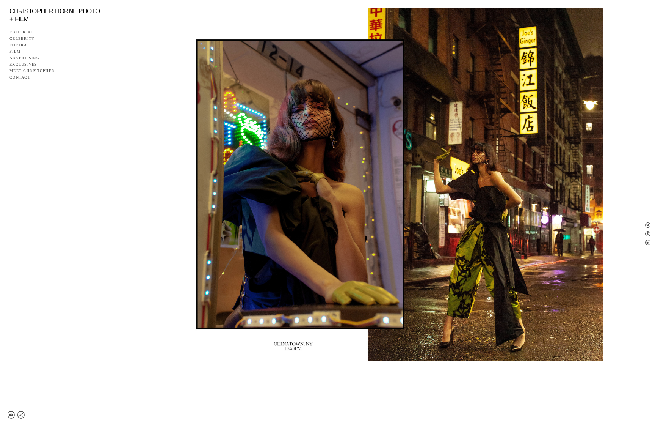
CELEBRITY (21, 38)
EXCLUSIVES (23, 64)
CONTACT (19, 77)
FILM (14, 51)
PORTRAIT (20, 45)
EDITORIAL (21, 32)
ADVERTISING (24, 58)
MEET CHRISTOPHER (32, 71)
